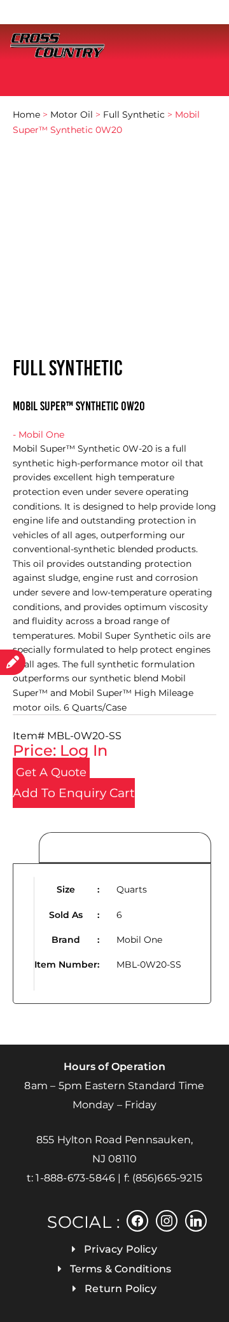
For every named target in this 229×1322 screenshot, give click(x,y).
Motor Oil (71, 114)
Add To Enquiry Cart (74, 793)
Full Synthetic (134, 114)
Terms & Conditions (121, 1269)
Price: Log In (60, 750)
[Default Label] (195, 1220)
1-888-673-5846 (75, 1178)
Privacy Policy (120, 1249)
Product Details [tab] (125, 848)
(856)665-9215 (167, 1178)
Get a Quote (51, 772)
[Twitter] (166, 1220)
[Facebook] (137, 1220)
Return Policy (120, 1289)
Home (26, 114)
